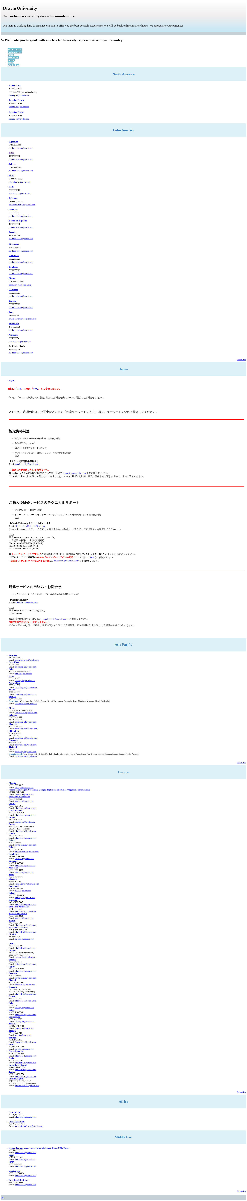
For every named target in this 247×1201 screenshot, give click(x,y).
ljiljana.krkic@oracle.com (25, 964)
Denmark (13, 973)
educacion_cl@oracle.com (19, 193)
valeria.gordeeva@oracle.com (27, 884)
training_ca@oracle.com (19, 107)
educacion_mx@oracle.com (20, 285)
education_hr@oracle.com (25, 808)
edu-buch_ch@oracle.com (25, 932)
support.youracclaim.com (74, 473)
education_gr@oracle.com (25, 838)
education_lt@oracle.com (25, 865)
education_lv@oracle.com (25, 1015)
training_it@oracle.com (24, 1008)
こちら (91, 557)
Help (19, 388)
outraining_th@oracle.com (25, 752)
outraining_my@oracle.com (26, 729)
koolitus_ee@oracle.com (25, 822)
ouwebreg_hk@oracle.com (25, 667)
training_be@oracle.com (25, 957)
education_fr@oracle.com (25, 831)
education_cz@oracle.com (25, 815)
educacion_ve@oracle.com (20, 341)
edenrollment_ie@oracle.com (27, 852)
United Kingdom (16, 1079)
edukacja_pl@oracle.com (25, 898)
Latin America (15, 52)
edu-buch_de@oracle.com (25, 994)
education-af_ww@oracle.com (29, 1126)
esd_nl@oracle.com (23, 891)
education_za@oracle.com (25, 1117)
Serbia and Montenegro (19, 907)
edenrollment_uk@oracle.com (27, 1086)
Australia (13, 655)
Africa (11, 62)
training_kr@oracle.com (25, 681)
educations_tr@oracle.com (25, 1076)
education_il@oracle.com (25, 1159)
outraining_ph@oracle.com (26, 738)
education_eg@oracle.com (25, 1166)
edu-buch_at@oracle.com (25, 948)
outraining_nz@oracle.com (26, 687)
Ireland (12, 847)
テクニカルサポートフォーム (30, 526)
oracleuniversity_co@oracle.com (22, 205)
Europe (11, 60)
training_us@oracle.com (19, 95)
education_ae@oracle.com (25, 1153)
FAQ (35, 388)
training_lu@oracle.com (24, 1021)
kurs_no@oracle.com (23, 1035)
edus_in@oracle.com (23, 674)
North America (15, 49)
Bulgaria (12, 959)
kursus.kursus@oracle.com (25, 845)
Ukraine (12, 934)
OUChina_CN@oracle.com (26, 713)
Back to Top (241, 360)
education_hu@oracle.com (25, 1001)
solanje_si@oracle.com (24, 801)
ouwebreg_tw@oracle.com (25, 694)
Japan (11, 55)
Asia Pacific (13, 57)
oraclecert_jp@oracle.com (27, 464)
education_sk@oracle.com (25, 1056)
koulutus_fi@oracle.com (25, 985)
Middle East (13, 65)
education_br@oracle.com (19, 182)
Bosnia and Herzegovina (19, 797)
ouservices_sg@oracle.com (26, 703)
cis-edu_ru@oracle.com (24, 859)
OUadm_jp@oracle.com (26, 602)
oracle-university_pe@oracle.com (22, 319)
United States (15, 85)
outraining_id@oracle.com (25, 722)
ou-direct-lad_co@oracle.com (21, 148)
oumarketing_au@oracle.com (27, 660)
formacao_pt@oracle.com (25, 1042)
